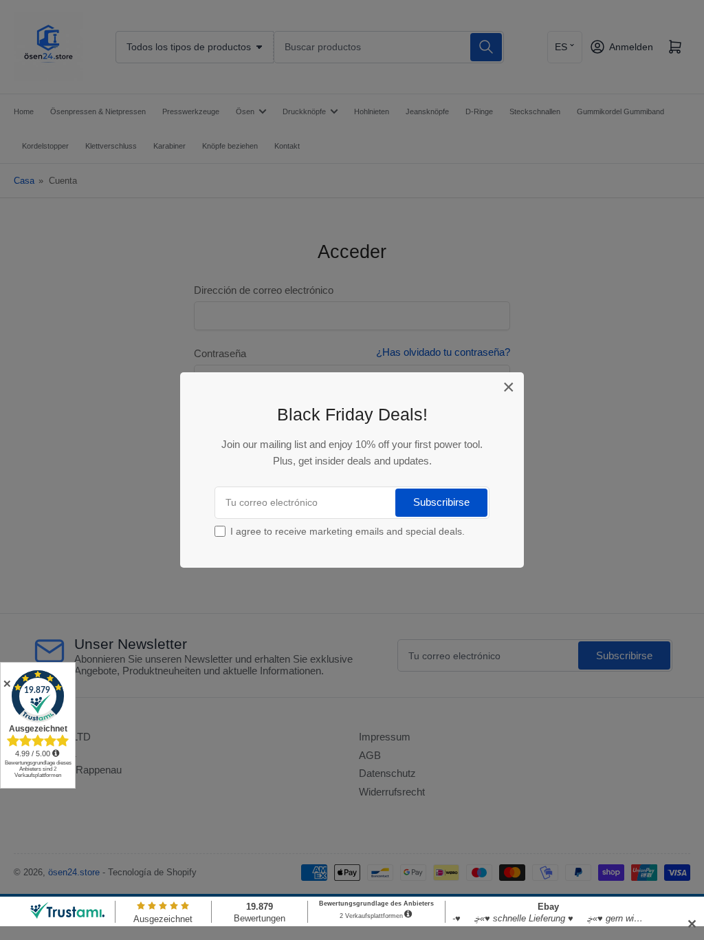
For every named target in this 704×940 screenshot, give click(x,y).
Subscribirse (441, 502)
